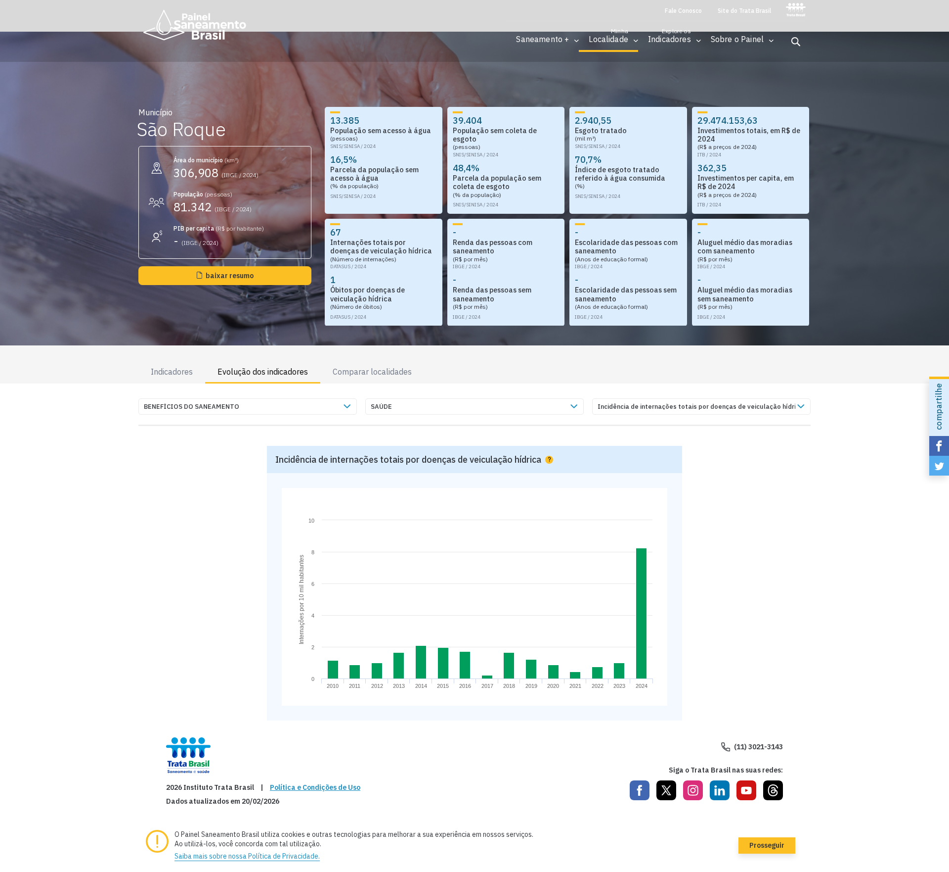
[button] (542, 39)
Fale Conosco (683, 11)
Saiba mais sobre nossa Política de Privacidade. (247, 856)
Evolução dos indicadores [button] (262, 372)
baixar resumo (230, 275)
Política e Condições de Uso (315, 787)
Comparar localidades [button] (372, 372)
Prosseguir (766, 845)
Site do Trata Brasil (744, 11)
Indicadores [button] (172, 372)
